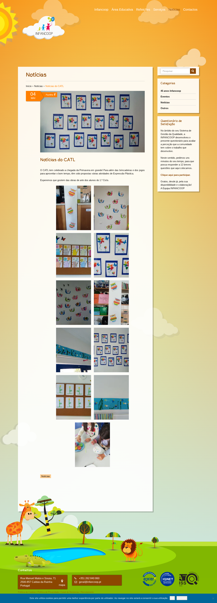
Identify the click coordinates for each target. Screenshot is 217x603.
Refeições (143, 9)
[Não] (213, 598)
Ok (172, 598)
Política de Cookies (27, 592)
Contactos (190, 9)
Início (28, 86)
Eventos (165, 96)
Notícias (174, 9)
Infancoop (101, 9)
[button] (73, 208)
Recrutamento (87, 592)
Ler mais (182, 598)
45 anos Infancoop (171, 90)
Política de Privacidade (48, 592)
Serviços (159, 9)
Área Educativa (122, 9)
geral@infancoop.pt (90, 582)
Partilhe (50, 94)
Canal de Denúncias (70, 592)
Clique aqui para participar (175, 175)
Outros (164, 108)
